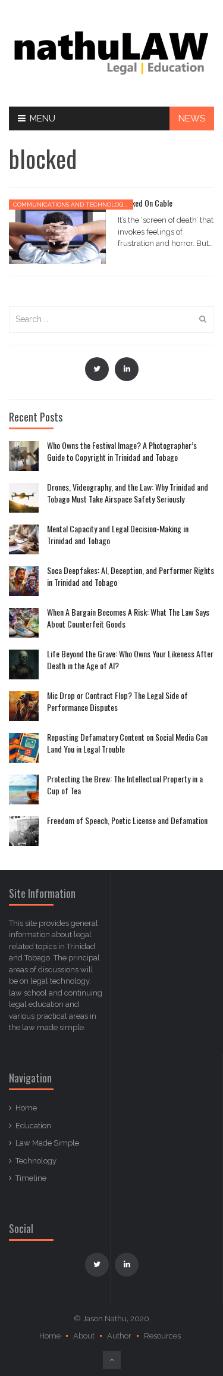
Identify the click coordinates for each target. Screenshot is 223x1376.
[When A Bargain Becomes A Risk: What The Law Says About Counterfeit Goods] (24, 623)
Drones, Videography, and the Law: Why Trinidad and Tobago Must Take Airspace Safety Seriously (127, 492)
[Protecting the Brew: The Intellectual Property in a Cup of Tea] (24, 789)
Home (26, 1107)
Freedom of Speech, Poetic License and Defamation (127, 820)
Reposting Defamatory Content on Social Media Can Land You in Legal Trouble (127, 742)
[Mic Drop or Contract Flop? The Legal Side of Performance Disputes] (24, 706)
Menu (42, 118)
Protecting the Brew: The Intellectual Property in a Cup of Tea (125, 784)
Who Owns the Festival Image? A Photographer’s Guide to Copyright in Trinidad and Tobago (122, 451)
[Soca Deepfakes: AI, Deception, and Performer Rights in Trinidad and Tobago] (24, 581)
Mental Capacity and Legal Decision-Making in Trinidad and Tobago (118, 534)
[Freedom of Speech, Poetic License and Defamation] (24, 831)
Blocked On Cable (145, 202)
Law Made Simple (47, 1142)
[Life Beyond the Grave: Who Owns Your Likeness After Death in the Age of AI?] (24, 664)
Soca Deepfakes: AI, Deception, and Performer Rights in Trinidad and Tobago (130, 576)
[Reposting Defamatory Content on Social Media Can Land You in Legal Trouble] (24, 748)
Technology (35, 1160)
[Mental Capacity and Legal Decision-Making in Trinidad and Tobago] (24, 539)
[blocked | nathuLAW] (111, 52)
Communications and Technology (70, 204)
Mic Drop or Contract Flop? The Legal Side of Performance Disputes (117, 701)
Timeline (30, 1178)
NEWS (191, 118)
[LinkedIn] (127, 369)
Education (33, 1125)
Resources (162, 1335)
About (84, 1335)
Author (119, 1335)
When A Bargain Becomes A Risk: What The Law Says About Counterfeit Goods (128, 617)
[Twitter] (97, 369)
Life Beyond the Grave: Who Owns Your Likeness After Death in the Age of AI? (130, 659)
